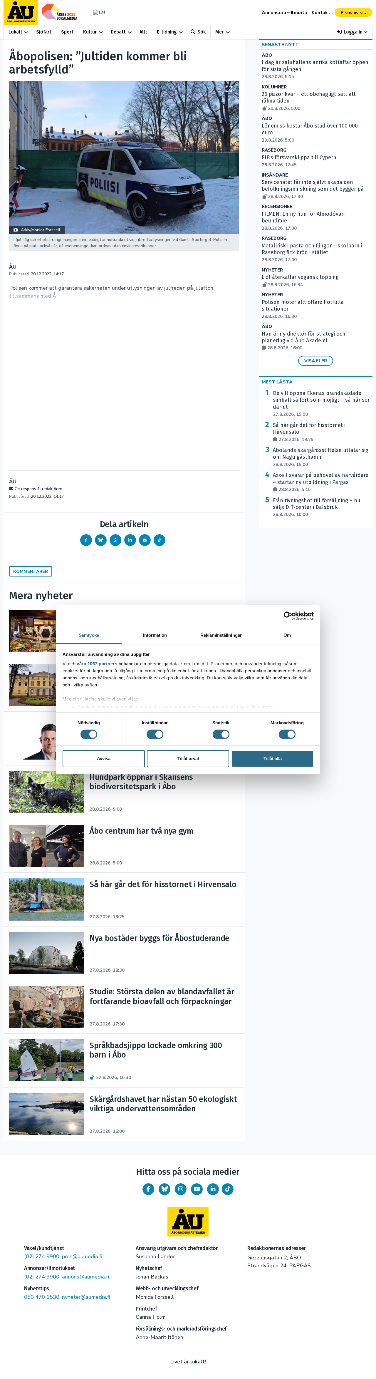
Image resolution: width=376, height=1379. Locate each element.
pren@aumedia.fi (82, 1256)
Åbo (267, 55)
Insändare (275, 175)
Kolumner (274, 87)
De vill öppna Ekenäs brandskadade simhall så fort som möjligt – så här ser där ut (321, 403)
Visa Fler (315, 361)
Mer (219, 32)
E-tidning (167, 32)
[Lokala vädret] (96, 12)
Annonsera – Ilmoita (284, 12)
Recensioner (277, 207)
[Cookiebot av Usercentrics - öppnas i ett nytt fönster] (288, 615)
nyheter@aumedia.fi (86, 1297)
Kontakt (321, 12)
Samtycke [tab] (89, 634)
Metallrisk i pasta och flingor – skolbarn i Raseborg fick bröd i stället (312, 252)
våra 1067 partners (97, 663)
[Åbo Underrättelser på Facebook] (148, 1189)
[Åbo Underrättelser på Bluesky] (164, 1189)
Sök (201, 32)
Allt (143, 32)
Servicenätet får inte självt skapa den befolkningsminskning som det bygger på (313, 189)
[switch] (155, 734)
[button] (352, 32)
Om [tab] (287, 634)
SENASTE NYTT (280, 44)
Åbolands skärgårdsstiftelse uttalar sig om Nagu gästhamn (320, 457)
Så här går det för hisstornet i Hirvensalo (309, 432)
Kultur (90, 32)
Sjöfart (43, 32)
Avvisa (103, 758)
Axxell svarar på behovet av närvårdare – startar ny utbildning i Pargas (320, 482)
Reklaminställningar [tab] (221, 634)
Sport (67, 32)
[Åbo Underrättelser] (188, 1221)
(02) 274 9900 (41, 1256)
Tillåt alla (272, 758)
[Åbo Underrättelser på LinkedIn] (213, 1189)
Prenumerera (354, 12)
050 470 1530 (41, 1297)
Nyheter (272, 270)
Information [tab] (155, 634)
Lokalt (15, 32)
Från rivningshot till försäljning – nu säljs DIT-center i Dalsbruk (316, 507)
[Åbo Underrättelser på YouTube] (197, 1189)
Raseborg (274, 150)
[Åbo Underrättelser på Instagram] (181, 1189)
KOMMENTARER (30, 571)
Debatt (118, 32)
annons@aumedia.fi (85, 1276)
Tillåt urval (188, 758)
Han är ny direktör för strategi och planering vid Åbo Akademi (303, 341)
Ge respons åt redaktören (38, 489)
